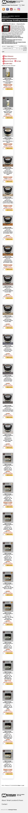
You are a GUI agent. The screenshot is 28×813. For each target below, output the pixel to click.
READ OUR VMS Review (7, 39)
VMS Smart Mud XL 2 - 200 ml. (8, 142)
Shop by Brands (20, 24)
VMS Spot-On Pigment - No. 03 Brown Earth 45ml (8, 528)
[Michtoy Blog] (4, 9)
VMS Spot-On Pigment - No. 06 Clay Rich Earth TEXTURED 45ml (8, 617)
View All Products (10, 24)
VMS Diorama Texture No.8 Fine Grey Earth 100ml (8, 380)
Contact (4, 804)
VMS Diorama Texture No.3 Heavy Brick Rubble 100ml (8, 232)
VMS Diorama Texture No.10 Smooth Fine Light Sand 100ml (7, 439)
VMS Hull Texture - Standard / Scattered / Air (12, 40)
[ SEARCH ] (5, 13)
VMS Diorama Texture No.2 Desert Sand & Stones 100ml (8, 201)
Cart (23, 5)
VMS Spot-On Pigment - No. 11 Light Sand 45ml (8, 765)
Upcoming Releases (11, 58)
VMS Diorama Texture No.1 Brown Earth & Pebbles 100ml (8, 172)
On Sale (18, 61)
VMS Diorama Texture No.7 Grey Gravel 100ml (7, 350)
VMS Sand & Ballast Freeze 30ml (8, 82)
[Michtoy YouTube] (11, 9)
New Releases (9, 56)
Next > (19, 785)
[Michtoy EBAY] (15, 9)
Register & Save (6, 5)
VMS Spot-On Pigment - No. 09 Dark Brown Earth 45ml (8, 707)
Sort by (3, 46)
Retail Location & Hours (15, 800)
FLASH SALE (8, 63)
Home (4, 24)
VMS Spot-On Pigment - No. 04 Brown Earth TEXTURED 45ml (8, 558)
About (4, 800)
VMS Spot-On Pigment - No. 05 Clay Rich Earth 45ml (8, 587)
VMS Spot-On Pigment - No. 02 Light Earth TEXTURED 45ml (8, 499)
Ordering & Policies (12, 809)
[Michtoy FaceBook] (7, 9)
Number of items (7, 48)
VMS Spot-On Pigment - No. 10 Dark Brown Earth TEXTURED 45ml (8, 736)
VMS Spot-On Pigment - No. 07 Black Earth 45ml (8, 647)
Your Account (14, 5)
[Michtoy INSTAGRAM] (19, 9)
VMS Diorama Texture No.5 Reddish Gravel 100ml (8, 290)
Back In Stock (9, 61)
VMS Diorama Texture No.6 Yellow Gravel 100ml (8, 320)
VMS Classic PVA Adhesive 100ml (8, 112)
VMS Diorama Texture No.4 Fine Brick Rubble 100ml (7, 261)
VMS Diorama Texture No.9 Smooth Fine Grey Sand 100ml (8, 410)
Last (3, 51)
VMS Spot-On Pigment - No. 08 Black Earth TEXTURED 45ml (8, 677)
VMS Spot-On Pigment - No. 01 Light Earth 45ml (8, 469)
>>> (25, 50)
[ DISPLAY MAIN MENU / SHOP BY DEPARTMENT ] (11, 17)
